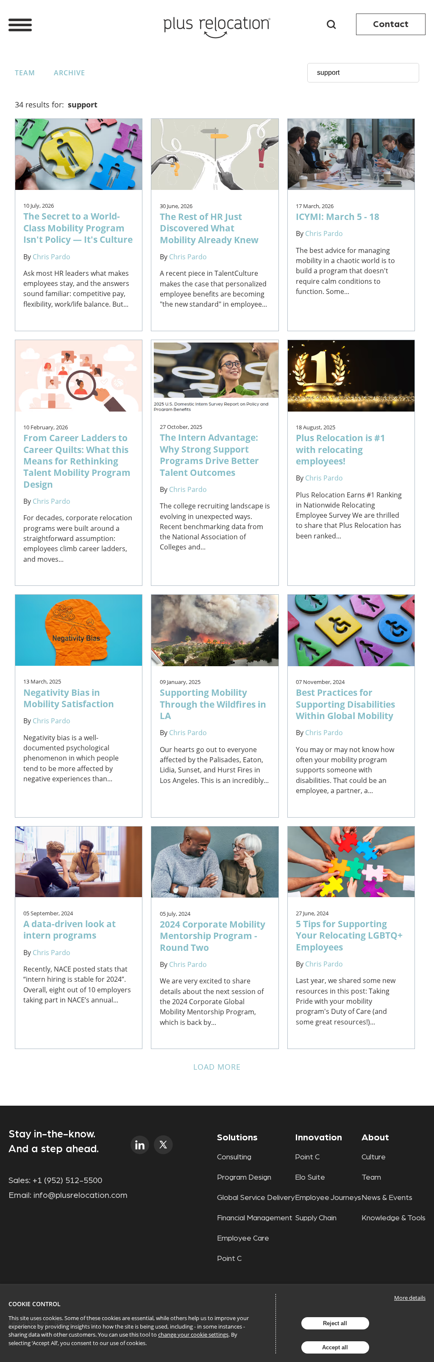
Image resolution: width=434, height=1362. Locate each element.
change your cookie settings (193, 1334)
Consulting (234, 1157)
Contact (391, 24)
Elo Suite (310, 1177)
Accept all (335, 1347)
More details (410, 1298)
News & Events (387, 1198)
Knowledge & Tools (394, 1218)
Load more (217, 1067)
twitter (163, 1144)
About (375, 1137)
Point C (229, 1259)
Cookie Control (34, 1304)
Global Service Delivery (256, 1198)
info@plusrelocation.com (80, 1195)
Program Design (244, 1177)
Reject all (335, 1323)
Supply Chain (316, 1218)
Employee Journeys (328, 1198)
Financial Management (254, 1218)
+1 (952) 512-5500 (67, 1180)
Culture (374, 1157)
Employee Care (243, 1238)
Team (25, 72)
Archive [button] (69, 72)
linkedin (140, 1144)
